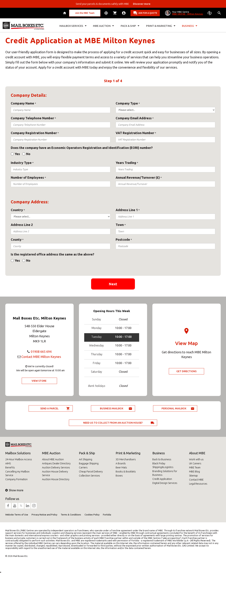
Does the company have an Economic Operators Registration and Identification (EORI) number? (82, 147)
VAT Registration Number (135, 133)
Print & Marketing (128, 453)
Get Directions (186, 371)
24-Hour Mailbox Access (18, 459)
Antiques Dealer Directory (56, 463)
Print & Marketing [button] (159, 25)
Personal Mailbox (174, 408)
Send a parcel (49, 408)
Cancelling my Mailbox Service (17, 473)
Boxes (119, 475)
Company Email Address (134, 118)
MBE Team (194, 467)
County (16, 239)
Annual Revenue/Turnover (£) (138, 177)
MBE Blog (194, 471)
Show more (16, 490)
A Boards (121, 463)
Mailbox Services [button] (71, 25)
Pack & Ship (87, 453)
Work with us (196, 459)
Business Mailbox (111, 408)
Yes (17, 154)
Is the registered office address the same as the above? (52, 254)
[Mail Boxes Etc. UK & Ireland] (23, 26)
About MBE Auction (53, 459)
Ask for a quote (147, 13)
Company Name (22, 103)
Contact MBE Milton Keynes (41, 356)
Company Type (127, 103)
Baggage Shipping (89, 463)
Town (120, 224)
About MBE (197, 453)
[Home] (65, 13)
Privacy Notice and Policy (44, 514)
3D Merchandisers (126, 459)
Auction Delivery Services (56, 467)
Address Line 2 (22, 224)
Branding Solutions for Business (164, 473)
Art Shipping (85, 459)
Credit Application (162, 479)
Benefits (10, 467)
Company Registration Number (34, 133)
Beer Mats (121, 467)
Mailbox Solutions (18, 453)
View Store (39, 380)
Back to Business (161, 459)
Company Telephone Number (32, 118)
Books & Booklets (126, 471)
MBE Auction (51, 453)
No (28, 154)
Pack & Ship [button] (128, 25)
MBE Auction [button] (102, 25)
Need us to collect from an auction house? (113, 422)
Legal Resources (198, 483)
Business (158, 453)
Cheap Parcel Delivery (91, 471)
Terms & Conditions (71, 514)
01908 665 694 (41, 351)
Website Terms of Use (16, 514)
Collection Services (89, 475)
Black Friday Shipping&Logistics (162, 465)
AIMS (8, 463)
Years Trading (126, 162)
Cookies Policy (92, 514)
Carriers (83, 467)
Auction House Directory (55, 479)
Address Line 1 (127, 210)
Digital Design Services (164, 483)
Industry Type (21, 162)
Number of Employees (27, 177)
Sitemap (193, 475)
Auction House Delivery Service (55, 473)
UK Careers (195, 463)
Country (17, 210)
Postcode (123, 239)
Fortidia (107, 514)
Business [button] (188, 25)
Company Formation (16, 479)
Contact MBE (196, 479)
